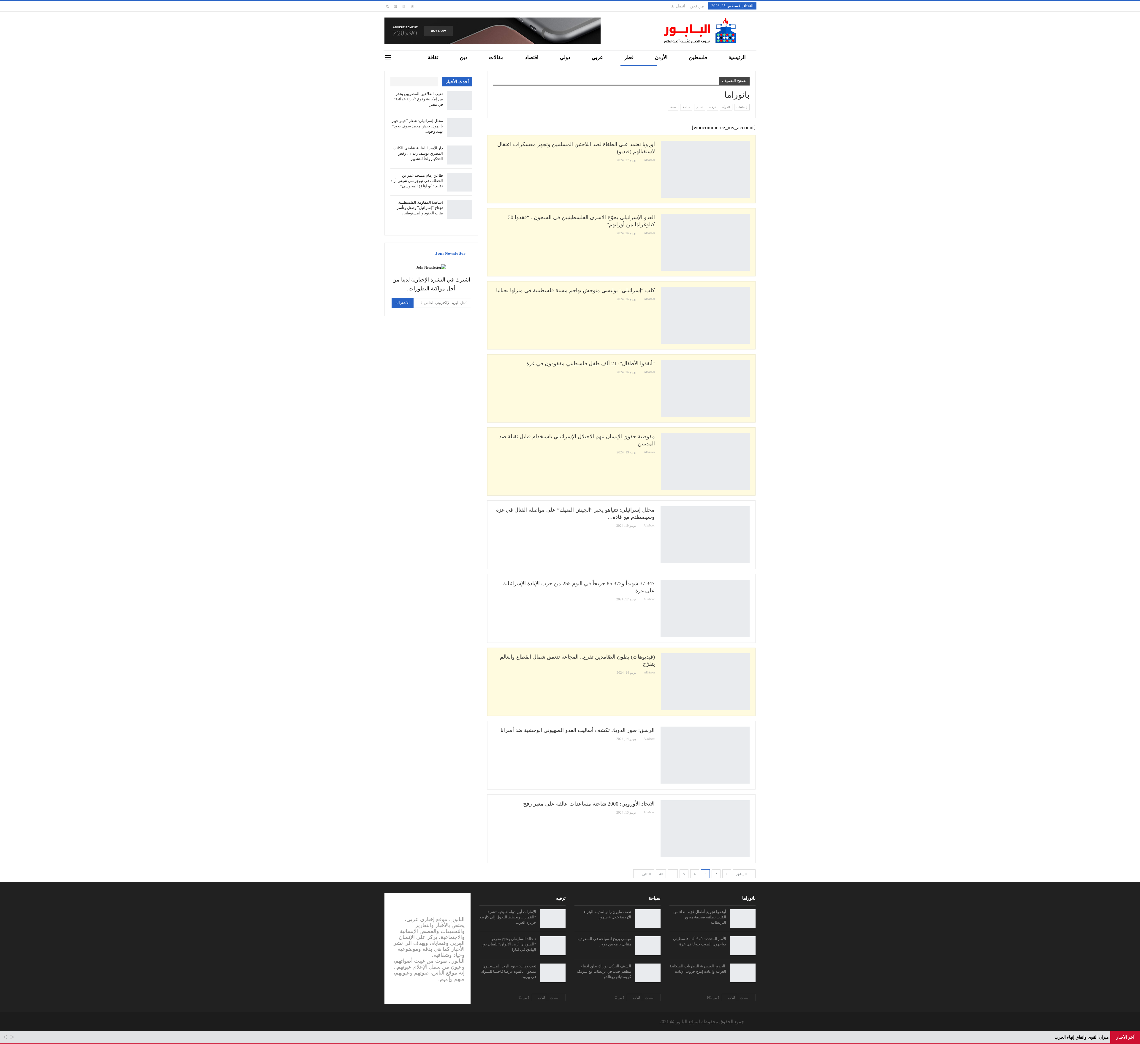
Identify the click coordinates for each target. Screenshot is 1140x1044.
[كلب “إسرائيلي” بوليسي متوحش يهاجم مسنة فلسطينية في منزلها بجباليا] (705, 315)
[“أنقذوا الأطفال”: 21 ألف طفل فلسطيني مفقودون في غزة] (705, 388)
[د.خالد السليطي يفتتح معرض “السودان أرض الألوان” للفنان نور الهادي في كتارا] (553, 945)
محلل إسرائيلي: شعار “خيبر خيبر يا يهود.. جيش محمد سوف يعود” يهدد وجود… (417, 126)
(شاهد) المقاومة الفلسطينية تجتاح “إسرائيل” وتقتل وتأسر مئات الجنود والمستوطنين (420, 207)
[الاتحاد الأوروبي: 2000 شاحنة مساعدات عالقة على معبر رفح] (705, 828)
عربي (597, 57)
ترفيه (712, 107)
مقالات (496, 57)
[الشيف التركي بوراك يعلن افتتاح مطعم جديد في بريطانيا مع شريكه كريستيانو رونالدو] (648, 973)
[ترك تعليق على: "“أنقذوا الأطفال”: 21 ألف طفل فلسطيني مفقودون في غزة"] (494, 372)
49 (661, 874)
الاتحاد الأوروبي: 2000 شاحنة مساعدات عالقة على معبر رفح (589, 804)
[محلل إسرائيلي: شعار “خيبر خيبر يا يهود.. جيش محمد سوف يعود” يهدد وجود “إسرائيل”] (459, 127)
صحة (673, 107)
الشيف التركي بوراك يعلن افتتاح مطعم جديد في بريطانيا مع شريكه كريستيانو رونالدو (604, 971)
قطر (629, 57)
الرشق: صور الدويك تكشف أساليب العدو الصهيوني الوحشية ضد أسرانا (578, 730)
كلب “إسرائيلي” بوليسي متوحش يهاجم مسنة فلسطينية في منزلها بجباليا (575, 290)
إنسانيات (742, 107)
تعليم (699, 107)
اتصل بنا (677, 6)
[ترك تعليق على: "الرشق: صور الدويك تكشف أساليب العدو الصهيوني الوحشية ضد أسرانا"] (495, 739)
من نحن (697, 6)
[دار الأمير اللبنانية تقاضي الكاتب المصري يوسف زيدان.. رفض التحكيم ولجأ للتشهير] (459, 154)
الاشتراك (402, 302)
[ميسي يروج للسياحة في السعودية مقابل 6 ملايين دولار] (648, 945)
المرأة (726, 107)
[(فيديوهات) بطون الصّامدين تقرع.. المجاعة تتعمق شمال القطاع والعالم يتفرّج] (705, 681)
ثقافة (433, 57)
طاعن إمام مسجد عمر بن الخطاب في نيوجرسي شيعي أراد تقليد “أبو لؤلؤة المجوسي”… (417, 180)
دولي (565, 57)
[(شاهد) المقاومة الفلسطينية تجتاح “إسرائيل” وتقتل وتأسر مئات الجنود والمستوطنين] (459, 209)
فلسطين (698, 57)
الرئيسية (737, 57)
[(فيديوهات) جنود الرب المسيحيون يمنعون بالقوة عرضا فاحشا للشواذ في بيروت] (553, 973)
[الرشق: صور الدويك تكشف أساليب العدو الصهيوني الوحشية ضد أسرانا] (705, 755)
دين (464, 57)
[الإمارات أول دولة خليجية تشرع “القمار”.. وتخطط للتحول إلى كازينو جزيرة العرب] (553, 918)
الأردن (661, 57)
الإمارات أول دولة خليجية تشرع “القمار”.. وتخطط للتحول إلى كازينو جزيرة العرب (508, 917)
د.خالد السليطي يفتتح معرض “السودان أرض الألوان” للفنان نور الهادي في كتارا (509, 944)
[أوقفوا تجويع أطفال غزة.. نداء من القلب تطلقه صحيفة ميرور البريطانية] (743, 918)
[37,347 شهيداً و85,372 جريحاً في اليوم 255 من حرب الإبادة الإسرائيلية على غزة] (705, 608)
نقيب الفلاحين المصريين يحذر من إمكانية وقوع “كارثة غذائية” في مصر (418, 99)
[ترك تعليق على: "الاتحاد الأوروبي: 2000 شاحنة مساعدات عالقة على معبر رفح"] (495, 812)
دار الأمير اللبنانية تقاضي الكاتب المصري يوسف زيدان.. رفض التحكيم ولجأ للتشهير (418, 153)
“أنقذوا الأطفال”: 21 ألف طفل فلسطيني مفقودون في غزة (590, 363)
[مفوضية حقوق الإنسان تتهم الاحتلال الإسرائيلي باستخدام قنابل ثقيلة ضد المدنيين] (705, 461)
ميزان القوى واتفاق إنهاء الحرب (1081, 1037)
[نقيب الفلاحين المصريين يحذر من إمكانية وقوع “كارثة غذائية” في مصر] (459, 100)
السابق (742, 874)
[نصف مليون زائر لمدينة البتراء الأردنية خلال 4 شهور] (648, 918)
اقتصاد (532, 57)
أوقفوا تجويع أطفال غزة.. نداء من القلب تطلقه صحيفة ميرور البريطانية (699, 917)
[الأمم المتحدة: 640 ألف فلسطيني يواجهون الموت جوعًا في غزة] (743, 945)
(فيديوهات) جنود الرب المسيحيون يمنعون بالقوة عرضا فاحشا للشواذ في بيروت (508, 971)
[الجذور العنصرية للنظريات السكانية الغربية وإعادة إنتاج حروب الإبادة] (743, 973)
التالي (646, 874)
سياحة (686, 107)
